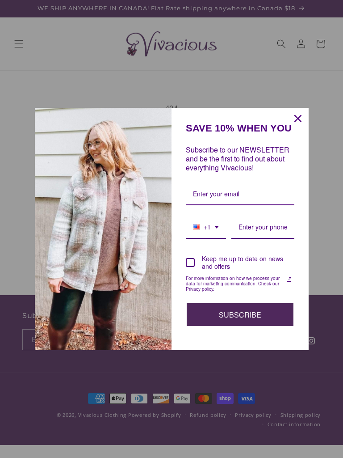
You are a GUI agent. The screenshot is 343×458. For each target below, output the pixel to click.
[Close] (298, 118)
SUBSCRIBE (240, 315)
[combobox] (206, 227)
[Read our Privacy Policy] (289, 279)
